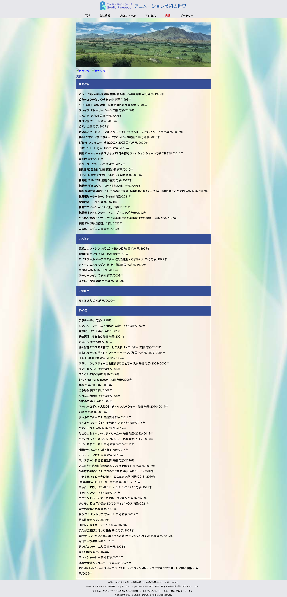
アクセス (150, 16)
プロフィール (128, 16)
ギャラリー (186, 16)
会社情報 (104, 16)
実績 (168, 16)
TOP (87, 16)
